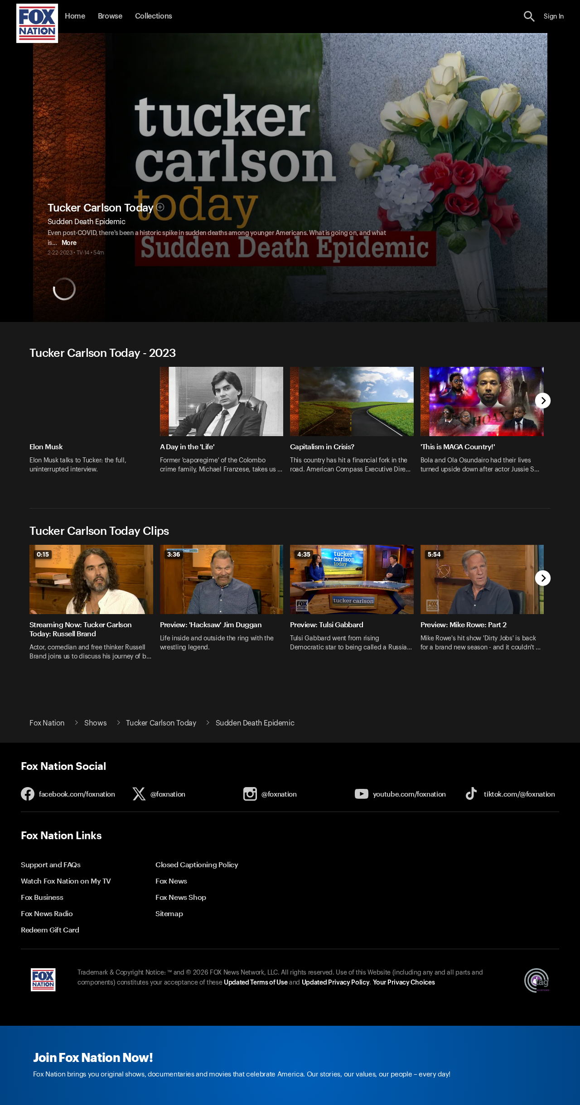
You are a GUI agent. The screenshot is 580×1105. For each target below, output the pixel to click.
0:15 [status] (43, 554)
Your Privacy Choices (404, 983)
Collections (153, 16)
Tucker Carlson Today (101, 207)
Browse (110, 16)
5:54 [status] (434, 554)
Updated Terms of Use (255, 983)
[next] (543, 401)
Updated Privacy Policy (336, 983)
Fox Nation (47, 723)
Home (75, 16)
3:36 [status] (173, 554)
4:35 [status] (303, 554)
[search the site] (529, 16)
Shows (95, 723)
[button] (529, 16)
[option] (94, 426)
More (69, 243)
